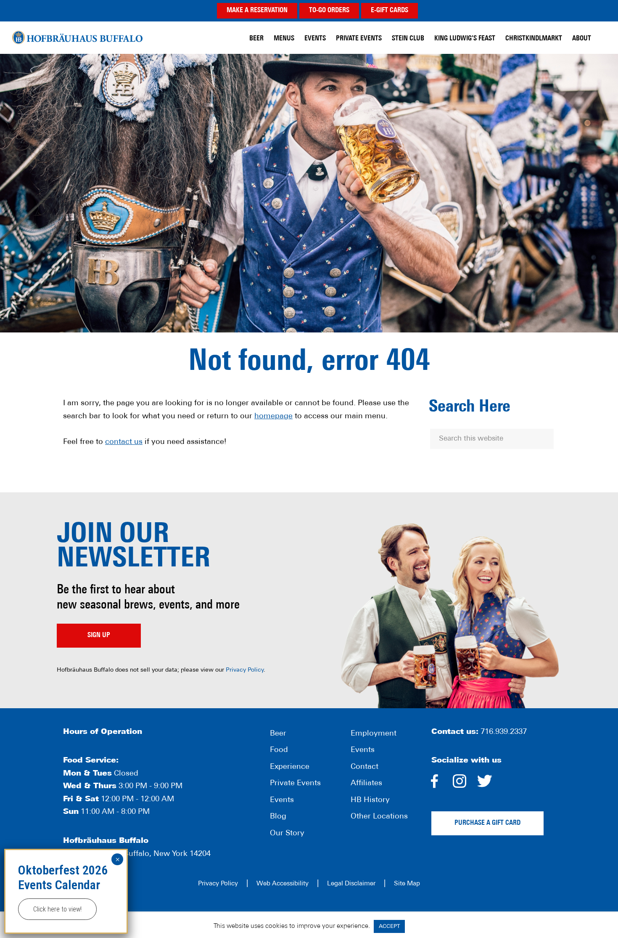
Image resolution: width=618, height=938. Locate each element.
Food (279, 750)
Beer (278, 734)
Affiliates (366, 783)
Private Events (295, 783)
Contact (364, 767)
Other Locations (379, 817)
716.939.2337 (504, 732)
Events (282, 800)
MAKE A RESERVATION (257, 10)
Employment (373, 734)
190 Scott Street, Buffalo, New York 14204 (137, 854)
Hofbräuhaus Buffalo (77, 37)
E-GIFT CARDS (389, 10)
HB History (370, 800)
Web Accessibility (282, 884)
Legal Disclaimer (351, 884)
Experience (289, 767)
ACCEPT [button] (389, 926)
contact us (124, 442)
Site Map (407, 884)
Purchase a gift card (487, 823)
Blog (278, 817)
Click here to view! (57, 909)
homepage (273, 416)
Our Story (287, 833)
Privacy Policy (245, 670)
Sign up (98, 635)
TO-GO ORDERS (329, 10)
